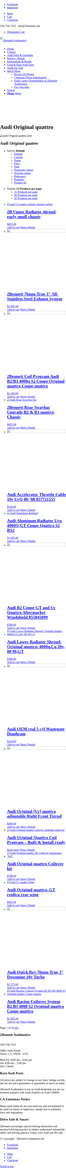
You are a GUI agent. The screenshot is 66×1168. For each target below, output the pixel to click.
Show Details (27, 227)
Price (17, 163)
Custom (18, 157)
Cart (9, 16)
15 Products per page (25, 191)
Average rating (22, 173)
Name (17, 160)
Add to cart (13, 227)
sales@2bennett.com (11, 1041)
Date (16, 166)
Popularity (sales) (23, 169)
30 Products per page (25, 195)
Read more (13, 849)
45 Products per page (25, 198)
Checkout (12, 19)
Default (18, 153)
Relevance (20, 176)
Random (19, 179)
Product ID (20, 182)
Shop (10, 13)
